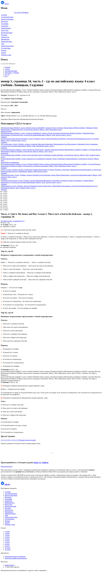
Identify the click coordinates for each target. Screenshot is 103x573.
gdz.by (6, 4)
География (4, 24)
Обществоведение (7, 46)
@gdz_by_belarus (40, 462)
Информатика (6, 28)
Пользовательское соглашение (15, 556)
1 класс (5, 191)
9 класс (5, 206)
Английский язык (7, 17)
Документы (5, 553)
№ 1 (23, 221)
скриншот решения (9, 247)
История (4, 35)
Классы (3, 528)
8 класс (5, 204)
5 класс (5, 199)
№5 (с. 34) (6, 223)
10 (25, 12)
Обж (2, 44)
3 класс (5, 195)
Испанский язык (6, 32)
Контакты (4, 562)
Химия (3, 52)
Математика (5, 39)
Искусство (4, 30)
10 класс (5, 208)
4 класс (5, 197)
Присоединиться (6, 466)
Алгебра (4, 15)
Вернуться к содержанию (12, 221)
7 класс (5, 202)
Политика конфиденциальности (16, 558)
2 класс (5, 193)
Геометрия (4, 26)
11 (27, 12)
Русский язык (5, 48)
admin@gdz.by (10, 565)
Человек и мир (6, 55)
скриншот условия (9, 226)
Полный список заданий (27, 440)
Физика (3, 50)
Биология (4, 21)
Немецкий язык (6, 41)
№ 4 (2, 221)
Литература (5, 37)
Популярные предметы (9, 488)
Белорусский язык (7, 19)
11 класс (5, 210)
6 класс (5, 200)
